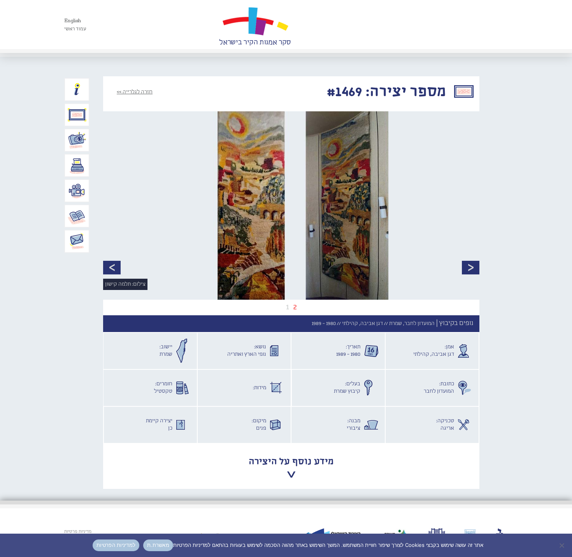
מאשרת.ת (158, 545)
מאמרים (77, 216)
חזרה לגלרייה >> (135, 92)
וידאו (77, 191)
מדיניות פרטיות (77, 531)
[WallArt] (255, 24)
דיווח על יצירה (77, 140)
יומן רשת (77, 165)
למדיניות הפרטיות (116, 545)
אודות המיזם (77, 89)
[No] (562, 545)
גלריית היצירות (77, 115)
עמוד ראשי (75, 29)
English (72, 21)
